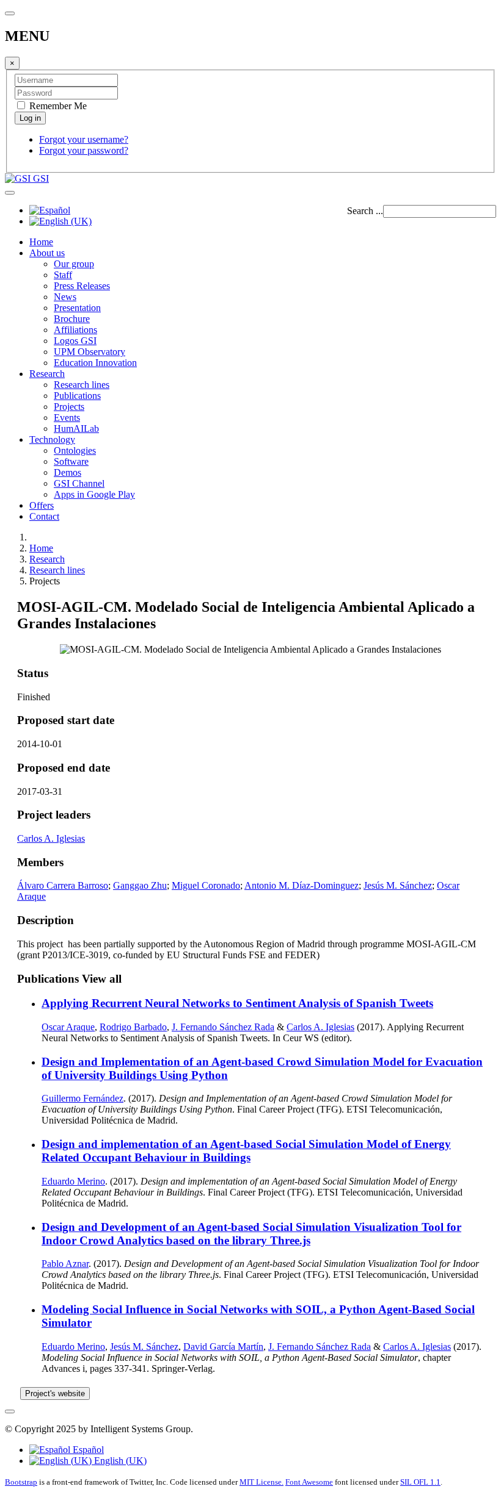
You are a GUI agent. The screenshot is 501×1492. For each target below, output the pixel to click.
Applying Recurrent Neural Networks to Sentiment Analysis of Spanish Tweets (237, 1003)
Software (71, 461)
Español (87, 1449)
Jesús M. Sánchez (398, 885)
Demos (67, 472)
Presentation (77, 308)
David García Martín (223, 1346)
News (65, 297)
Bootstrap (21, 1482)
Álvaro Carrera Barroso (62, 885)
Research (47, 373)
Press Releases (82, 286)
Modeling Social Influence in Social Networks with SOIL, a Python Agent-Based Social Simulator (258, 1316)
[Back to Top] (10, 1411)
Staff (63, 275)
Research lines (81, 384)
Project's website (55, 1393)
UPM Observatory (89, 351)
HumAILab (76, 428)
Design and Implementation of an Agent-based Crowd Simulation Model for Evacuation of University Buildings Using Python (262, 1068)
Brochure (72, 319)
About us (47, 253)
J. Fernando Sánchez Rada (223, 1027)
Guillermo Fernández (82, 1098)
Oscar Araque (68, 1027)
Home (41, 242)
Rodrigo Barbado (133, 1027)
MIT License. (261, 1482)
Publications (77, 395)
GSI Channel (79, 483)
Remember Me (57, 106)
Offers (41, 505)
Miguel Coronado (206, 885)
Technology (52, 439)
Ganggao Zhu (140, 885)
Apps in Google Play (94, 494)
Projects (69, 406)
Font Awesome (309, 1482)
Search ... (365, 211)
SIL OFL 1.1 (420, 1482)
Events (67, 417)
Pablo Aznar (65, 1263)
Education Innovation (95, 362)
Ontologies (75, 450)
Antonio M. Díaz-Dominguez (301, 885)
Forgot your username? (83, 139)
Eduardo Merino (73, 1181)
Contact (44, 516)
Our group (74, 264)
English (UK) (119, 1460)
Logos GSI (75, 340)
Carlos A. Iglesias (51, 838)
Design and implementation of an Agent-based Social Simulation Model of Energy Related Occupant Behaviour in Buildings (246, 1151)
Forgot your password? (83, 150)
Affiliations (75, 330)
